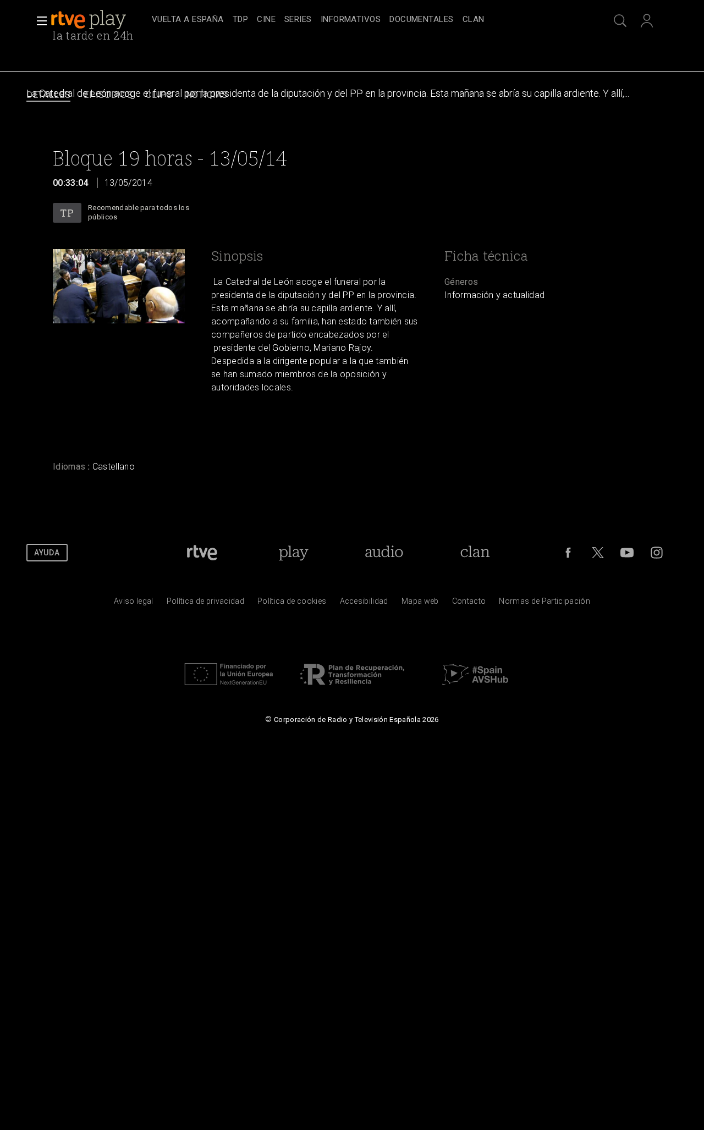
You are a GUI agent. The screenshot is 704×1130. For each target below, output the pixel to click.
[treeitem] (188, 20)
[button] (38, 21)
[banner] (99, 20)
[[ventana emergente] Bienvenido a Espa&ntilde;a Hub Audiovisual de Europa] (475, 688)
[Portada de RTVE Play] (90, 20)
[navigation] (364, 20)
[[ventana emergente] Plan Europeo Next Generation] (229, 688)
